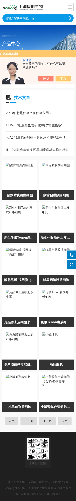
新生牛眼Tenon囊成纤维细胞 (20, 237)
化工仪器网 (29, 481)
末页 (64, 421)
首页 (11, 421)
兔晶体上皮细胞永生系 (20, 322)
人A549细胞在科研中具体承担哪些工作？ (36, 137)
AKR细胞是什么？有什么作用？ (29, 113)
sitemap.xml (61, 481)
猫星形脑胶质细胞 (56, 280)
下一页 (47, 421)
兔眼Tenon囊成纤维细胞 (57, 322)
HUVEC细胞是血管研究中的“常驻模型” (34, 125)
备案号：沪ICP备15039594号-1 (41, 494)
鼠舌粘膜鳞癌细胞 (56, 195)
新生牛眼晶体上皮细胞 (57, 237)
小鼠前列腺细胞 (20, 406)
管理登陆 (44, 481)
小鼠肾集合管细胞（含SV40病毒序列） (57, 406)
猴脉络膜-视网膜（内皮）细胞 (20, 280)
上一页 (29, 421)
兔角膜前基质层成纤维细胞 (20, 364)
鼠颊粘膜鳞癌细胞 (20, 195)
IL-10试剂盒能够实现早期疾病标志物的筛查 (37, 150)
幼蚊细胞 (56, 364)
